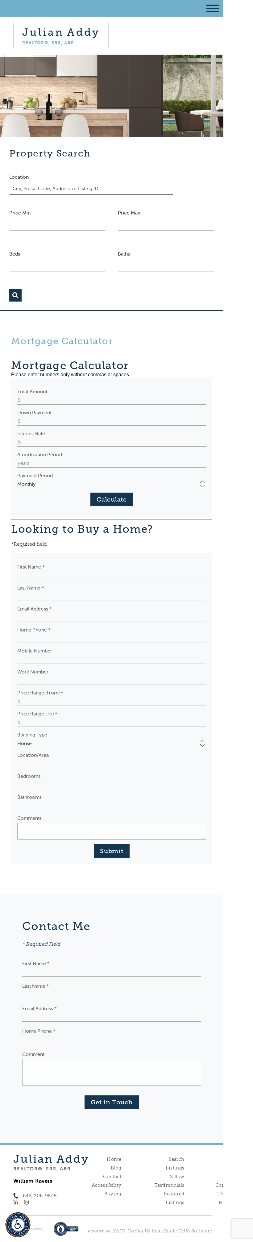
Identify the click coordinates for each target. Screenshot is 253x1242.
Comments (29, 818)
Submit (111, 851)
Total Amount (32, 391)
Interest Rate (31, 433)
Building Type (32, 734)
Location (19, 177)
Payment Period (35, 475)
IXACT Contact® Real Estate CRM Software (161, 1231)
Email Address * (34, 609)
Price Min (20, 213)
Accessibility (106, 1185)
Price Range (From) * (40, 693)
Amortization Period (39, 454)
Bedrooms (28, 776)
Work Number (32, 672)
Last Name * (30, 588)
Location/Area (33, 755)
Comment (33, 1054)
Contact (112, 1176)
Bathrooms (29, 797)
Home (114, 1159)
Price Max (129, 213)
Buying (113, 1194)
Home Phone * (34, 630)
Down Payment (34, 412)
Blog (116, 1168)
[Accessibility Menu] (18, 1225)
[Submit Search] (15, 295)
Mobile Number (34, 651)
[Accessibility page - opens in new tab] (66, 1232)
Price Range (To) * (37, 714)
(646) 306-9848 (39, 1195)
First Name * (31, 567)
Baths (124, 254)
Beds (14, 254)
